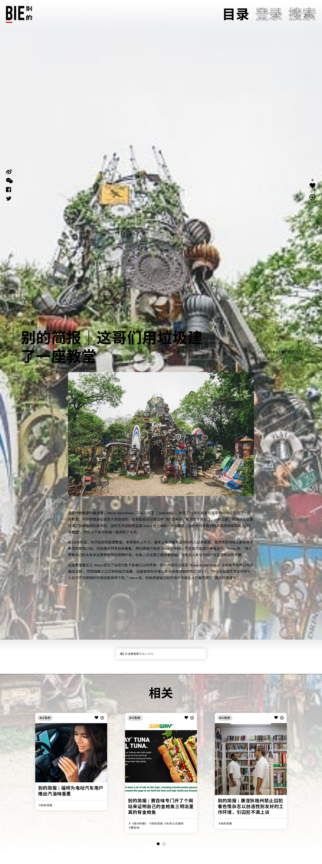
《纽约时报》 (139, 823)
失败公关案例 (175, 823)
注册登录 (133, 653)
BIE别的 (28, 324)
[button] (158, 843)
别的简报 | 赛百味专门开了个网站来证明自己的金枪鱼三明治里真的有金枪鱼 (161, 806)
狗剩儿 (293, 352)
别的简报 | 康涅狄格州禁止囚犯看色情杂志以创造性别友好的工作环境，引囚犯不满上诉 (251, 806)
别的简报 (266, 359)
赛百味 (135, 827)
